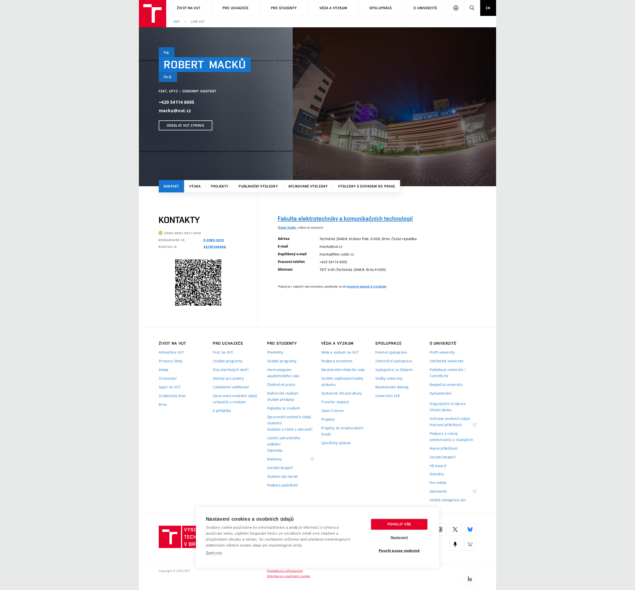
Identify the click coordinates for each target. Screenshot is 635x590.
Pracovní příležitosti (452, 425)
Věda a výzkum (333, 8)
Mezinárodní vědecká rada (343, 369)
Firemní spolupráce (391, 352)
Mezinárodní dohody (392, 387)
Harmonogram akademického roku (283, 372)
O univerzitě (425, 8)
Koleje (164, 369)
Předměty (275, 352)
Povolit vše (399, 524)
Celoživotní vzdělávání (231, 387)
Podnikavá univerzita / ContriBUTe (448, 372)
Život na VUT (188, 8)
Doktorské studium (283, 393)
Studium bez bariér (283, 476)
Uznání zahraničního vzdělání (283, 441)
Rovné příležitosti (444, 448)
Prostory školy (170, 361)
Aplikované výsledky (308, 186)
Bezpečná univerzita (446, 384)
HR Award (438, 465)
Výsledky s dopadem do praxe (366, 186)
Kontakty (437, 474)
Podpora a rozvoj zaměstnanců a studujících (451, 436)
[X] (455, 529)
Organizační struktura (448, 403)
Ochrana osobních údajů (450, 418)
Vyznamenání (440, 393)
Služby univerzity (389, 378)
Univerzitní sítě (387, 395)
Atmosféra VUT (171, 352)
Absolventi (444, 491)
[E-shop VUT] (470, 544)
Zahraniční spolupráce (393, 361)
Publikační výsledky (258, 186)
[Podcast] (455, 544)
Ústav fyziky (287, 227)
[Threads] (440, 529)
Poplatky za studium (283, 408)
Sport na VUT (170, 387)
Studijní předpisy (280, 399)
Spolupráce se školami (394, 369)
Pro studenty (284, 8)
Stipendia (275, 450)
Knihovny (280, 459)
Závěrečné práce (281, 384)
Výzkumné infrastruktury (341, 393)
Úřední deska (440, 409)
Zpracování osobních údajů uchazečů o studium (235, 398)
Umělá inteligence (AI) (448, 500)
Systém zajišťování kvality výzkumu (342, 381)
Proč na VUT (223, 352)
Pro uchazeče (235, 8)
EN (488, 8)
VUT (177, 21)
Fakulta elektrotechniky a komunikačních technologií (345, 218)
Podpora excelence (337, 361)
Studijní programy (227, 361)
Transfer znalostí (335, 402)
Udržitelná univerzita (447, 361)
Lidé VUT (198, 21)
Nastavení (399, 537)
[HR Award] (470, 579)
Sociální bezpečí (280, 467)
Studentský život (172, 395)
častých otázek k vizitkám (366, 287)
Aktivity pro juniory (228, 378)
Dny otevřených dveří (230, 369)
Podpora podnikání (282, 485)
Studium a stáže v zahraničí (290, 429)
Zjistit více (214, 553)
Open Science (332, 410)
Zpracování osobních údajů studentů (289, 419)
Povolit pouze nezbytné (399, 551)
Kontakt (171, 186)
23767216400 (215, 247)
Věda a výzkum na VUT (340, 352)
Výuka (195, 186)
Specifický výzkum (336, 443)
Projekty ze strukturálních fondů (342, 431)
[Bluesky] (470, 529)
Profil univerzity (442, 352)
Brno (163, 404)
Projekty (219, 186)
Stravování (167, 378)
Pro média (438, 482)
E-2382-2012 (214, 240)
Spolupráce (380, 8)
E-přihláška (222, 410)
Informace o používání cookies (289, 576)
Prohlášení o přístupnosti (285, 571)
